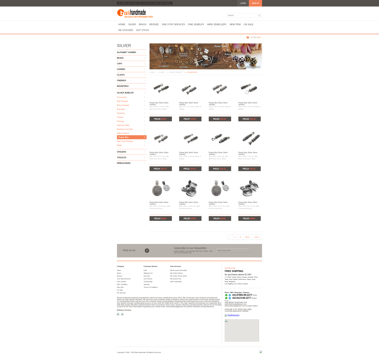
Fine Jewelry (196, 24)
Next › (247, 237)
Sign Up (255, 3)
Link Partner (148, 279)
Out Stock (142, 30)
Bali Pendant (122, 101)
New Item (235, 24)
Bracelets (121, 109)
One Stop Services (173, 24)
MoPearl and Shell (125, 129)
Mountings (123, 86)
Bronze (154, 24)
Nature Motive (123, 133)
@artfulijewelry (234, 315)
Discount (147, 276)
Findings (121, 80)
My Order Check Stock (178, 276)
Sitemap (146, 284)
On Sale (248, 24)
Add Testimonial (176, 281)
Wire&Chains (124, 163)
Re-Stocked (125, 30)
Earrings (120, 121)
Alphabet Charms (126, 52)
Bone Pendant (123, 105)
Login (243, 3)
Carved (120, 117)
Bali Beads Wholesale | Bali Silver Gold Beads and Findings (144, 3)
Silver (132, 24)
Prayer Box (123, 137)
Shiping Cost (148, 273)
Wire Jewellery (217, 24)
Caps (119, 64)
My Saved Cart (175, 279)
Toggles (121, 157)
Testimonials (148, 281)
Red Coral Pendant (125, 141)
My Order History (176, 273)
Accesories (122, 97)
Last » (256, 237)
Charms (121, 69)
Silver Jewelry (125, 93)
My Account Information (178, 270)
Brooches (121, 113)
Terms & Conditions (151, 287)
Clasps (121, 75)
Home (121, 24)
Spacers (121, 152)
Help (145, 270)
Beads (120, 58)
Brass (142, 24)
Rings (119, 145)
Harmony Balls (123, 125)
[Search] (259, 15)
